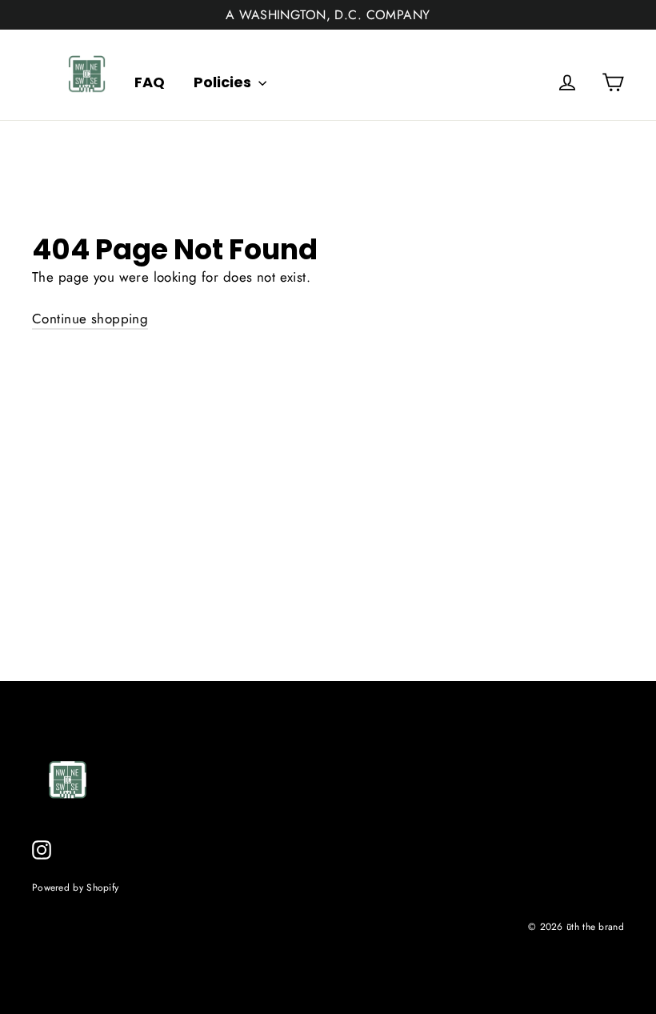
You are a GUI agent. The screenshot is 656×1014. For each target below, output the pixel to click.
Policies (224, 82)
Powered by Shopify (75, 887)
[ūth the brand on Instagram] (41, 849)
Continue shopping (90, 318)
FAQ (149, 82)
